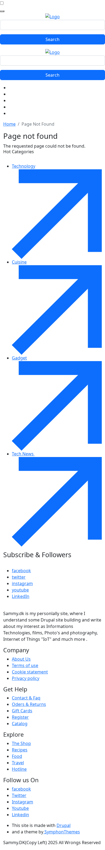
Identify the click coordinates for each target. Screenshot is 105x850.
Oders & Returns (29, 704)
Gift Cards (22, 711)
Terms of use (25, 665)
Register (20, 717)
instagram (22, 583)
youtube (20, 590)
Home (9, 124)
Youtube (20, 808)
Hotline (19, 769)
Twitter (19, 795)
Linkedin (20, 815)
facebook (21, 571)
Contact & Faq (26, 698)
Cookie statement (30, 672)
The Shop (21, 743)
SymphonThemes (61, 832)
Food (17, 756)
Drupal (64, 825)
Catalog (19, 724)
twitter (19, 577)
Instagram (22, 802)
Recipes (19, 750)
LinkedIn (20, 596)
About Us (21, 659)
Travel (18, 763)
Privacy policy (25, 678)
